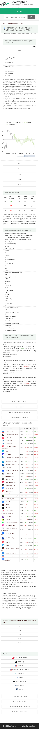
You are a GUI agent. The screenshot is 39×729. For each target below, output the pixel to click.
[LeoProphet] (4, 4)
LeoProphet (19, 2)
